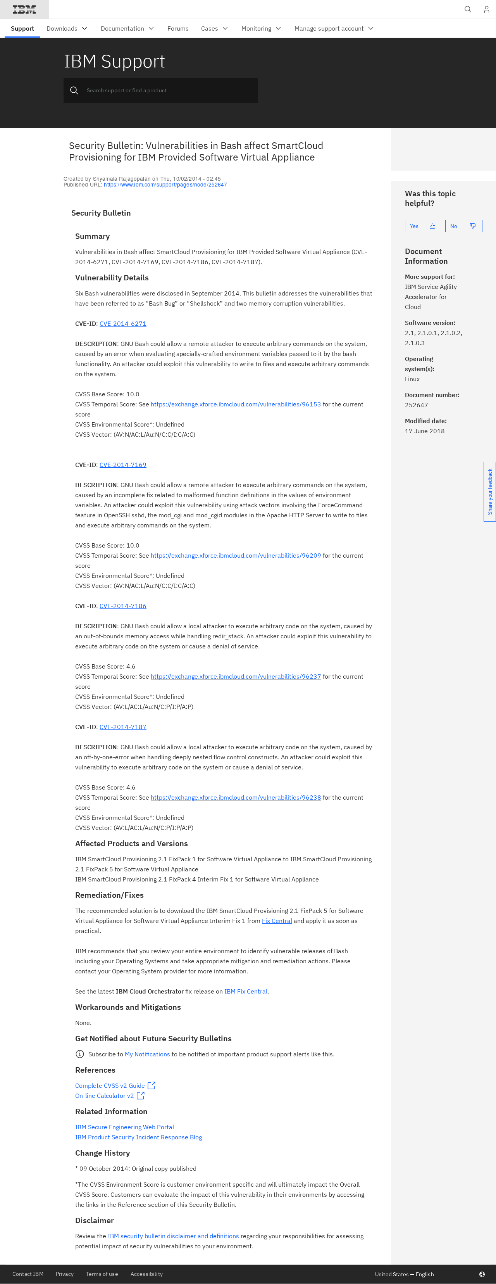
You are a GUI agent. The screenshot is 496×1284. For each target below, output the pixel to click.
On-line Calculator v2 (104, 1095)
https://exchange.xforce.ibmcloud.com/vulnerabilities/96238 (236, 797)
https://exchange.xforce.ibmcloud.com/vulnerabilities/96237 (236, 676)
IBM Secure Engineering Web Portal (124, 1127)
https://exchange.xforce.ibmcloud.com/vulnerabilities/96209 (236, 555)
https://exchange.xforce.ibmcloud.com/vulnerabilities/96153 (236, 404)
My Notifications (147, 1054)
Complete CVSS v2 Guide (110, 1085)
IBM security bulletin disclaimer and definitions (173, 1236)
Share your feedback (490, 491)
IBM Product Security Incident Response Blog (138, 1137)
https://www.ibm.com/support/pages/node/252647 (165, 184)
